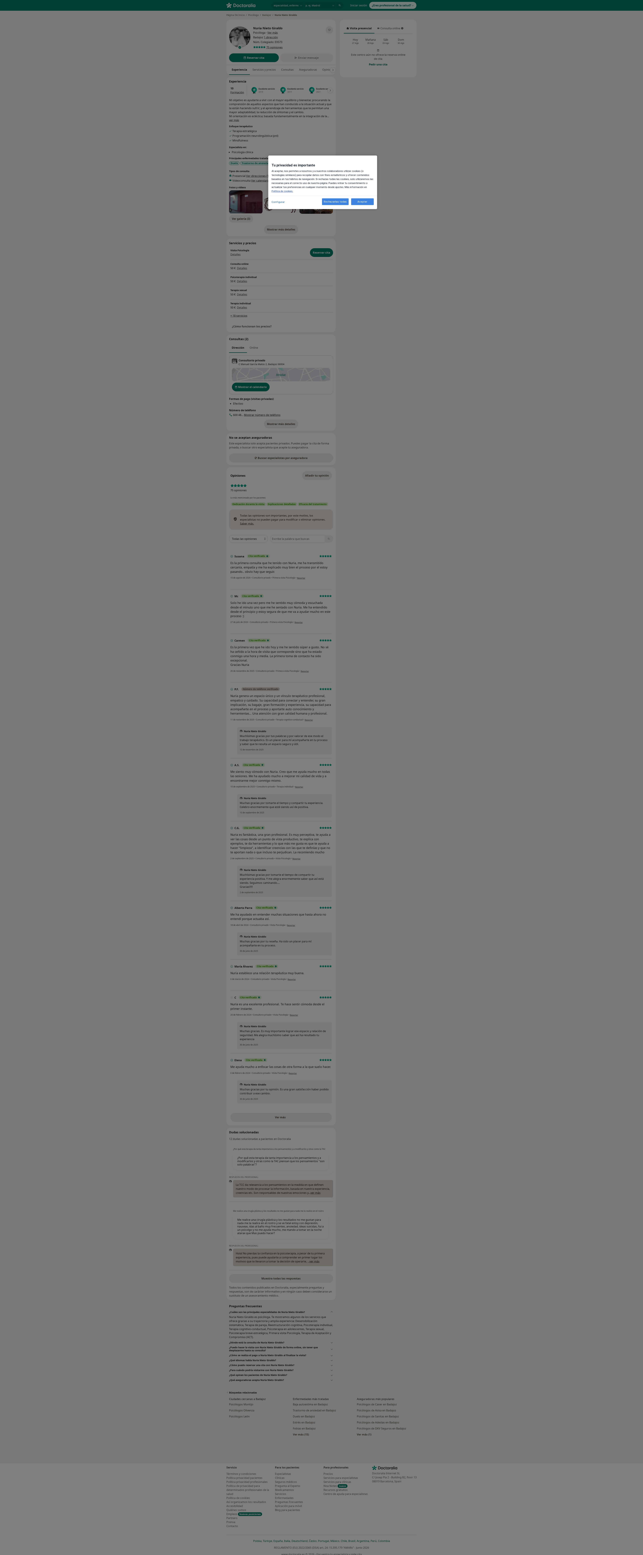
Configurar (278, 202)
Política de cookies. (282, 191)
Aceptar (362, 201)
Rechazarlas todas (335, 201)
